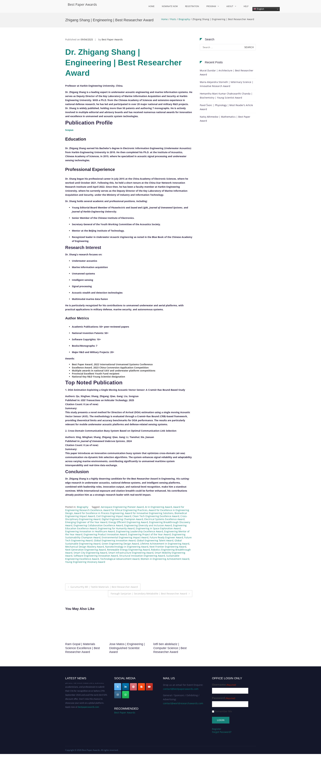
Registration (192, 6)
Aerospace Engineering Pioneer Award (122, 507)
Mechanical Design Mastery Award (84, 546)
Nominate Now (170, 6)
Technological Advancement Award (119, 558)
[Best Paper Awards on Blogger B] (141, 686)
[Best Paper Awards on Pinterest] (133, 686)
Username (224, 684)
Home (151, 6)
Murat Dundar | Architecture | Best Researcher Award (226, 72)
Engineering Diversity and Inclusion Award (148, 525)
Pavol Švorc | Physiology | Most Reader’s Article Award (226, 107)
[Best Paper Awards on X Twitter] (117, 686)
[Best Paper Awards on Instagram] (117, 694)
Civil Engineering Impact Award (113, 516)
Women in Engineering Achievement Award (165, 558)
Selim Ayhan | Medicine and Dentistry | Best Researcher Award (127, 648)
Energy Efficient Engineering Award (128, 522)
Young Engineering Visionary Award (85, 561)
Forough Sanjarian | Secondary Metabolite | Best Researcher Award (149, 593)
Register (216, 729)
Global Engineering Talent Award (155, 540)
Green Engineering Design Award (120, 543)
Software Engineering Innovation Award (96, 555)
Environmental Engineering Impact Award (125, 537)
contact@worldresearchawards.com (183, 703)
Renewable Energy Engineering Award (128, 549)
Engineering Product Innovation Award (105, 534)
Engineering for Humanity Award (116, 528)
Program (211, 6)
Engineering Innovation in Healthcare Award (90, 531)
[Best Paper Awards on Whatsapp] (125, 694)
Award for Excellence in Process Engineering (99, 513)
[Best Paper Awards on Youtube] (149, 686)
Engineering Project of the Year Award (149, 534)
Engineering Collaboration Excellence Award (98, 525)
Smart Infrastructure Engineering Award (130, 552)
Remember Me (223, 711)
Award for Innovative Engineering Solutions (149, 513)
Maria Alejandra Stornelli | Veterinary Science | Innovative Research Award (226, 84)
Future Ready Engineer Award (166, 537)
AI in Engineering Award (158, 507)
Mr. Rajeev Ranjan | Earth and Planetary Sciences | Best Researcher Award (170, 648)
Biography (184, 19)
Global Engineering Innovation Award (115, 540)
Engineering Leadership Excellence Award (139, 531)
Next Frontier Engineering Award (167, 546)
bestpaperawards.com (88, 701)
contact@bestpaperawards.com (180, 688)
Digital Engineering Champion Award (122, 519)
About (229, 6)
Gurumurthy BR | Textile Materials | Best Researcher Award (104, 586)
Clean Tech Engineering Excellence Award (155, 516)
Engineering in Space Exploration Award (158, 528)
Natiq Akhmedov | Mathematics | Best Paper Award (225, 118)
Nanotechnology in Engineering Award (126, 546)
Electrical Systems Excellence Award (164, 519)
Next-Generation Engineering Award (85, 549)
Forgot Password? (221, 732)
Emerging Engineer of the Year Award (86, 522)
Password (223, 698)
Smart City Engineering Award (90, 552)
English (260, 9)
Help (246, 6)
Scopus (69, 130)
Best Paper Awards (82, 4)
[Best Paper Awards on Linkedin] (125, 686)
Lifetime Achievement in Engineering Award (164, 543)
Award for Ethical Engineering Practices (125, 510)
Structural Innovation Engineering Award (142, 555)
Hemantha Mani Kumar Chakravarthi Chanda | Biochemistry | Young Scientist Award (226, 95)
